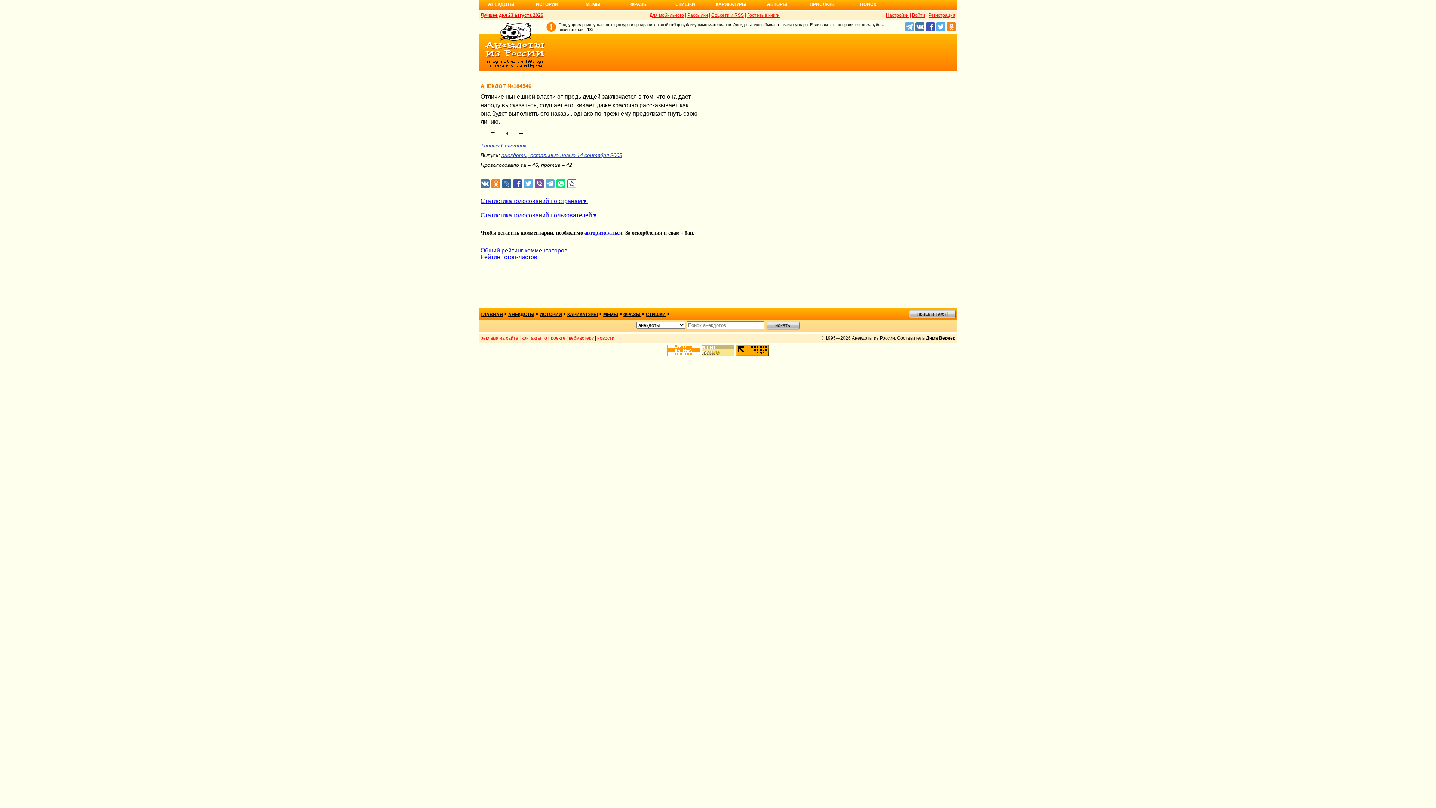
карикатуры (582, 314)
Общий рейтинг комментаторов (524, 250)
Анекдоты (501, 4)
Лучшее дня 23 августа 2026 (512, 15)
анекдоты (521, 314)
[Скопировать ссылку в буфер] (572, 184)
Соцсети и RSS (727, 15)
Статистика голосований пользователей (536, 215)
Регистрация (942, 15)
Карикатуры (731, 4)
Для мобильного (667, 15)
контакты (531, 338)
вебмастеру (581, 338)
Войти (918, 15)
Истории (547, 4)
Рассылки (697, 15)
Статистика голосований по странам (531, 201)
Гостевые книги (763, 15)
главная (492, 314)
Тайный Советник (504, 146)
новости (605, 338)
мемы (610, 314)
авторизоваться (603, 233)
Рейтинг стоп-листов (509, 257)
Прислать (822, 4)
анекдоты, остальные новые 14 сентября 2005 (561, 155)
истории (551, 314)
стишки (656, 314)
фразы (632, 314)
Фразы (639, 4)
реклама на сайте (499, 338)
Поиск (868, 4)
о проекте (554, 338)
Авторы (777, 4)
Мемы (593, 4)
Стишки (685, 4)
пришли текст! (932, 314)
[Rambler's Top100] (683, 350)
